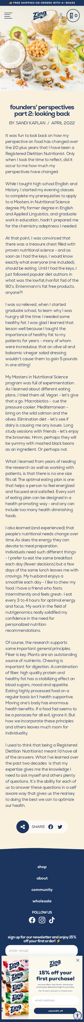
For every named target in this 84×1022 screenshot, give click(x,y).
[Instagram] (42, 920)
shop (42, 866)
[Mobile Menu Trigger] (8, 15)
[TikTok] (52, 920)
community (42, 889)
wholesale (42, 900)
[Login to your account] (61, 15)
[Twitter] (60, 826)
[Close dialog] (78, 960)
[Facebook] (50, 826)
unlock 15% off (55, 1010)
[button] (73, 15)
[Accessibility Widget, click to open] (77, 1015)
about (42, 878)
